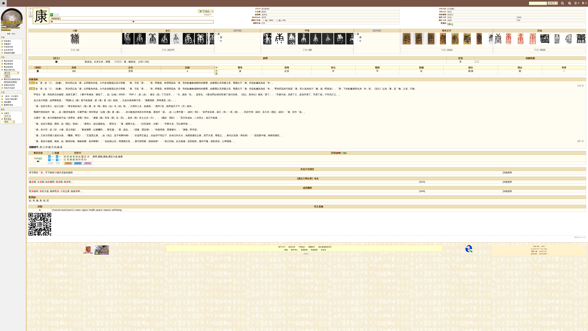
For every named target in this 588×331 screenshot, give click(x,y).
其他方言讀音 (9, 88)
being (119, 210)
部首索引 (7, 41)
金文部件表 (8, 50)
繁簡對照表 (8, 105)
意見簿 (323, 250)
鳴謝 (286, 250)
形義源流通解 (9, 53)
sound (63, 210)
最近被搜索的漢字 (325, 247)
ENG (13, 34)
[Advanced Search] (569, 3)
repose (107, 210)
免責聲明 (314, 250)
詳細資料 (507, 172)
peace (99, 210)
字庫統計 (301, 247)
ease (77, 210)
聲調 (14, 82)
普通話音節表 (9, 85)
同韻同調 (78, 163)
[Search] (562, 3)
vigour (85, 210)
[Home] (3, 3)
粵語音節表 (8, 61)
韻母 (10, 82)
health (92, 210)
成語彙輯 (7, 102)
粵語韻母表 (8, 67)
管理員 (306, 254)
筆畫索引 (7, 44)
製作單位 (294, 250)
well (113, 210)
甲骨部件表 (8, 47)
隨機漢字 (311, 247)
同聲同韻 (68, 163)
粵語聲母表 (8, 64)
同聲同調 (87, 163)
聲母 (6, 82)
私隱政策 (304, 250)
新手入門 (281, 247)
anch (70, 210)
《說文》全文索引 (11, 96)
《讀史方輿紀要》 (11, 99)
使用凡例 (291, 247)
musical (56, 210)
